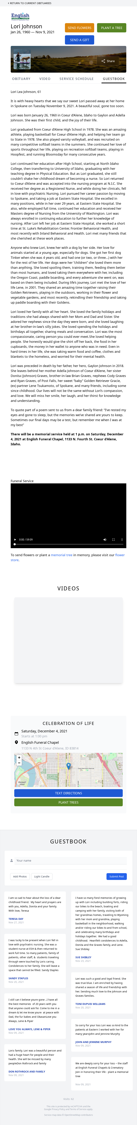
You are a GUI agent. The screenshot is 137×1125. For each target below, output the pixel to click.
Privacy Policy (58, 1109)
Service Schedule (77, 79)
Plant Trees (68, 802)
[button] (68, 766)
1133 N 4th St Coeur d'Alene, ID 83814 (49, 748)
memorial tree (61, 555)
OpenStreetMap (72, 1114)
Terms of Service (78, 1109)
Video (45, 79)
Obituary (21, 79)
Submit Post (117, 876)
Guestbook (114, 79)
